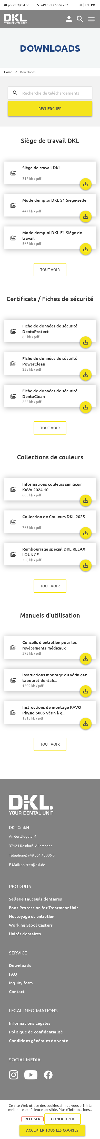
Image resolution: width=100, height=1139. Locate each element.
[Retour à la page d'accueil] (15, 19)
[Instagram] (13, 1074)
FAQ (13, 974)
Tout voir (50, 269)
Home (8, 72)
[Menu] (80, 19)
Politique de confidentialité (36, 1031)
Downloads (20, 965)
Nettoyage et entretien (31, 916)
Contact (17, 991)
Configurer (62, 1119)
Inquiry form (21, 982)
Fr (93, 5)
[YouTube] (30, 1074)
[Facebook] (48, 1074)
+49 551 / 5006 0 (41, 855)
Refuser (32, 1119)
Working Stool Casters (31, 925)
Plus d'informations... (75, 1109)
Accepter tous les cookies (52, 1130)
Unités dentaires (25, 933)
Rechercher (50, 108)
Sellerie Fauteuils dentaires (35, 899)
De (81, 5)
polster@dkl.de (18, 5)
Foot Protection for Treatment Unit (43, 907)
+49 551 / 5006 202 (54, 5)
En (87, 5)
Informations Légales (29, 1023)
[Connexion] (69, 19)
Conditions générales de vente (38, 1040)
